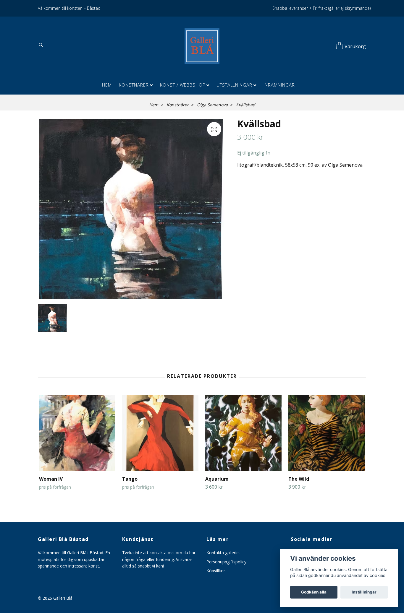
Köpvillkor (215, 570)
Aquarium (217, 479)
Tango (130, 479)
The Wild (298, 479)
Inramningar (279, 85)
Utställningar (234, 85)
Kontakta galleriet (223, 552)
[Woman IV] (77, 433)
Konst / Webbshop (183, 85)
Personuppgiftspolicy (226, 562)
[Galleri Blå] (202, 46)
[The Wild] (326, 433)
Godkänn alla (314, 592)
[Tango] (160, 433)
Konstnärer (134, 85)
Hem (107, 85)
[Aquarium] (243, 433)
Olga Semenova (212, 105)
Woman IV (51, 479)
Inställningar (364, 592)
